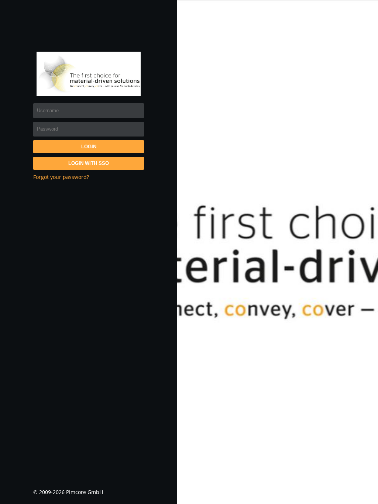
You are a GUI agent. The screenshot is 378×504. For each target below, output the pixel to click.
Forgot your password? (61, 176)
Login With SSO (88, 163)
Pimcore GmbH (84, 492)
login (88, 146)
